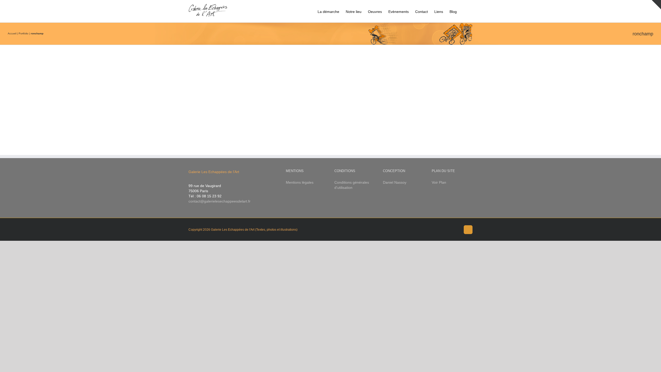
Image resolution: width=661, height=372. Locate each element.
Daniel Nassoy (394, 182)
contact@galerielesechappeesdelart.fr (219, 201)
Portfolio (23, 33)
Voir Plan (439, 182)
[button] (464, 11)
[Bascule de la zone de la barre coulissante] (656, 4)
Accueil (12, 33)
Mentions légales (299, 182)
